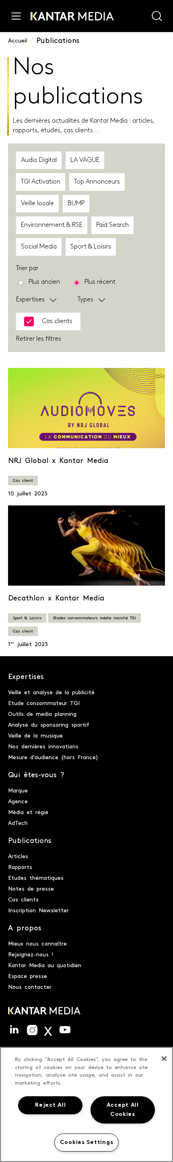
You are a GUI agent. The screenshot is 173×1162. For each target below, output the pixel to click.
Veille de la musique (35, 735)
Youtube (65, 1030)
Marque (18, 790)
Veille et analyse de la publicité (51, 692)
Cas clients (23, 899)
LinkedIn (14, 1030)
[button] (57, 300)
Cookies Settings (86, 1143)
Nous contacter (29, 986)
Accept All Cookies (123, 1110)
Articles (18, 856)
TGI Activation (40, 182)
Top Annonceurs (97, 182)
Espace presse (27, 975)
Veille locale (37, 203)
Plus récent (99, 282)
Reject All (50, 1105)
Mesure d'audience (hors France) (53, 757)
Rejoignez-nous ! (31, 954)
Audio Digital (39, 160)
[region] (86, 1104)
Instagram (32, 1030)
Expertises (30, 300)
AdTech (18, 822)
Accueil (17, 40)
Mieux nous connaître (37, 943)
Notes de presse (31, 888)
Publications (58, 39)
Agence (18, 801)
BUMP (76, 203)
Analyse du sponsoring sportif (48, 724)
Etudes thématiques (36, 877)
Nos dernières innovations (43, 746)
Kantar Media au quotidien (44, 965)
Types (85, 300)
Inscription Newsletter (38, 910)
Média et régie (28, 811)
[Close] (164, 1058)
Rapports (20, 866)
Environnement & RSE (51, 225)
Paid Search (112, 225)
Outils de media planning (42, 713)
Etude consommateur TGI (44, 702)
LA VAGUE (84, 160)
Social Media (39, 247)
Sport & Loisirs (90, 247)
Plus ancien (44, 282)
